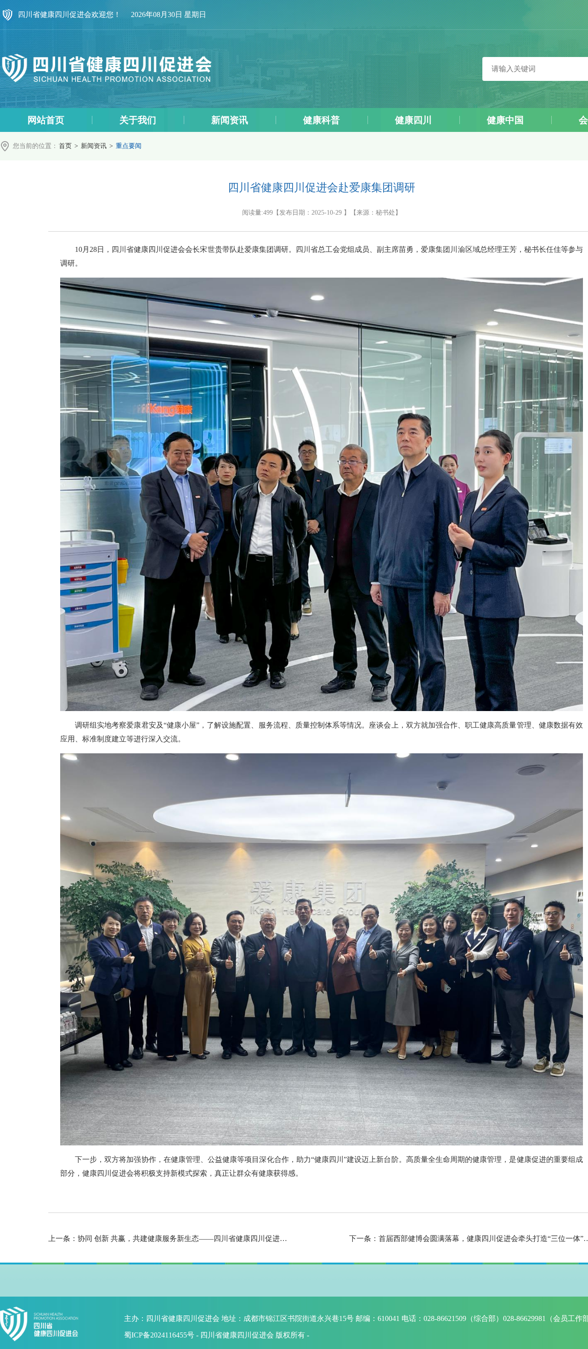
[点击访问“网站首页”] (106, 69)
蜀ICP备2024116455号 (159, 1335)
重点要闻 (128, 145)
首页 (65, 145)
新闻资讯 (94, 145)
